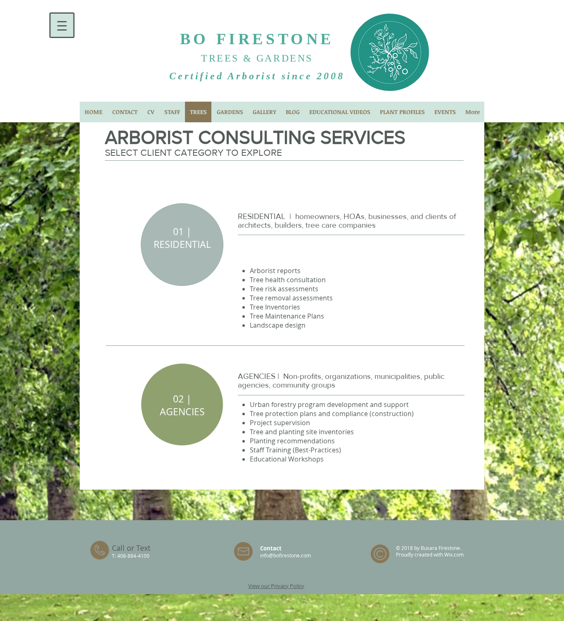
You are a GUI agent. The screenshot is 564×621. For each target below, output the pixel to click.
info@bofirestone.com (285, 555)
